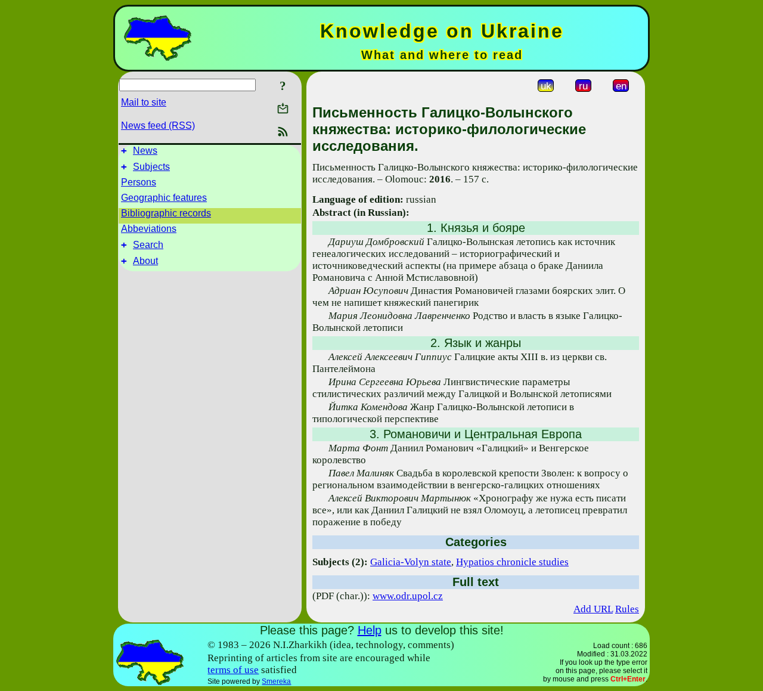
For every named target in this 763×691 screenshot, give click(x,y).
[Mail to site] (282, 108)
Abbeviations (148, 229)
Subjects (151, 167)
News (145, 150)
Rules (627, 609)
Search (148, 245)
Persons (138, 182)
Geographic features (164, 198)
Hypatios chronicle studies (512, 562)
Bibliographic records (166, 213)
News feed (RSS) (158, 125)
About (145, 261)
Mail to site (143, 102)
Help (370, 630)
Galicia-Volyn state (410, 562)
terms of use (233, 669)
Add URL (593, 609)
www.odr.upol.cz (408, 596)
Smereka (276, 681)
